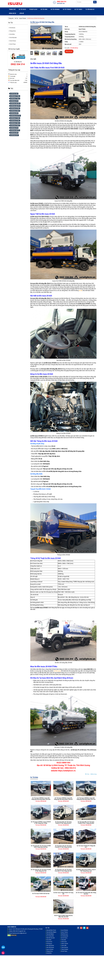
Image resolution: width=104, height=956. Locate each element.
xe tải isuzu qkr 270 (15, 105)
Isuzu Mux (49, 939)
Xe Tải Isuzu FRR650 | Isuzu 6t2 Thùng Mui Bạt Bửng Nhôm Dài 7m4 (86, 798)
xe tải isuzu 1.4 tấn (14, 118)
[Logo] (15, 3)
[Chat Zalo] (3, 947)
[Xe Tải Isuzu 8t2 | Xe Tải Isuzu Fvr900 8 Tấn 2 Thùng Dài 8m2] (86, 812)
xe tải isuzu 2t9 (14, 132)
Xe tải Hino (44, 9)
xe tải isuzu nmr (14, 135)
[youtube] (87, 928)
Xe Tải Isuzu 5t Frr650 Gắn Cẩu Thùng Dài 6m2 (86, 893)
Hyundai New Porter (51, 930)
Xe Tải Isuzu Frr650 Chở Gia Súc (40, 893)
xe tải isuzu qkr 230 (15, 103)
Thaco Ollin (63, 945)
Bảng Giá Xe (12, 13)
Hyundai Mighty (50, 934)
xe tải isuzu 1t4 (14, 127)
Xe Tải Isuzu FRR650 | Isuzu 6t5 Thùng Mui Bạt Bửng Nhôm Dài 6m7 (63, 798)
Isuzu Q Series (50, 949)
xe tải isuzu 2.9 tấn (14, 120)
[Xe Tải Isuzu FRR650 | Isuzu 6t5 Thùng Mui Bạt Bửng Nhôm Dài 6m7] (63, 788)
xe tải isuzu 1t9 (14, 101)
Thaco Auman (64, 947)
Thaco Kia (63, 939)
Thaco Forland (64, 949)
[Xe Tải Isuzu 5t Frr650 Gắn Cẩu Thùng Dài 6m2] (86, 883)
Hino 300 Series (50, 945)
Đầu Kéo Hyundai (51, 937)
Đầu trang (94, 774)
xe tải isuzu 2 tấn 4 (14, 110)
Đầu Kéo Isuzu (64, 934)
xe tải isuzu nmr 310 (15, 115)
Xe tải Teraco (67, 9)
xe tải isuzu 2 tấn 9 (14, 125)
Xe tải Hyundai (55, 9)
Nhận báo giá (69, 51)
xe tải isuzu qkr (14, 93)
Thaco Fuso (64, 941)
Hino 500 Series (50, 947)
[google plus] (81, 928)
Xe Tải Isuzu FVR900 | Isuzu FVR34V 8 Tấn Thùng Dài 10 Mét (41, 822)
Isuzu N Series (64, 930)
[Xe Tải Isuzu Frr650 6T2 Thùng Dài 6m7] (86, 836)
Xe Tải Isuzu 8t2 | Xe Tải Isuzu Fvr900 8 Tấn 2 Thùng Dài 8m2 (86, 822)
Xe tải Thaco (78, 9)
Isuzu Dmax (49, 941)
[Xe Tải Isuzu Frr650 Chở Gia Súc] (41, 884)
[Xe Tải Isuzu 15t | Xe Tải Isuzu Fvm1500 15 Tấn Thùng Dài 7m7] (63, 860)
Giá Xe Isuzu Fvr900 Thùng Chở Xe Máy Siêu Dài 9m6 (63, 916)
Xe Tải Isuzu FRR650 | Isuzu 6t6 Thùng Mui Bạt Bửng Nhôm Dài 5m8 (40, 798)
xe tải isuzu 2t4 (14, 113)
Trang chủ (12, 9)
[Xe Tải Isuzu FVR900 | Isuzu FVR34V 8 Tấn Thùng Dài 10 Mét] (41, 812)
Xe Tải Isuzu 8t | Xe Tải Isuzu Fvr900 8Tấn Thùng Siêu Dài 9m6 (41, 846)
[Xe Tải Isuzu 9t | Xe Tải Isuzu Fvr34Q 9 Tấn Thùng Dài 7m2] (41, 860)
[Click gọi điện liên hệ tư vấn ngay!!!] (3, 953)
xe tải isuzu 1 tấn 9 (14, 98)
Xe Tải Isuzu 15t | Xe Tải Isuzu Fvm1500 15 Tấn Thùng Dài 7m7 (63, 870)
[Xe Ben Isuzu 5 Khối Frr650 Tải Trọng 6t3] (63, 883)
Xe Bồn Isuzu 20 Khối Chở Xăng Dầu (87, 26)
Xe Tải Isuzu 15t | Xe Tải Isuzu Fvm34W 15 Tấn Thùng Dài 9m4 (63, 846)
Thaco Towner (64, 943)
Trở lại (87, 774)
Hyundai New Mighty (51, 932)
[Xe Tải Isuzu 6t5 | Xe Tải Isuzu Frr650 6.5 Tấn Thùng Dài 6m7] (63, 812)
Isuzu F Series (22, 18)
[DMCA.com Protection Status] (12, 935)
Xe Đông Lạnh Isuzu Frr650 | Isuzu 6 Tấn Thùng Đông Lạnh (86, 870)
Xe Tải (16, 18)
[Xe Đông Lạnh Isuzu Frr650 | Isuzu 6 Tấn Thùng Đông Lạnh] (86, 860)
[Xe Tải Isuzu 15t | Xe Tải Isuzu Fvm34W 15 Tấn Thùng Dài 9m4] (63, 836)
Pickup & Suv (33, 9)
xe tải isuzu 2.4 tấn (14, 108)
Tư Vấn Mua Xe (89, 9)
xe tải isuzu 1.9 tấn (14, 96)
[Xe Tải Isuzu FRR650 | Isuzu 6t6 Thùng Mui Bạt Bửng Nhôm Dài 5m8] (41, 788)
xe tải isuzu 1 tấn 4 (14, 123)
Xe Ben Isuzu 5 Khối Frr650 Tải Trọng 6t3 (63, 893)
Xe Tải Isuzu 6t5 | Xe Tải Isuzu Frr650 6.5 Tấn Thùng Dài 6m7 (63, 822)
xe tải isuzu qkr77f (14, 130)
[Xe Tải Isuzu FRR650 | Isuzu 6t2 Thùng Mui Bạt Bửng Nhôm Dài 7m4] (86, 788)
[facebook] (78, 928)
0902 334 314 (18, 64)
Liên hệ (21, 13)
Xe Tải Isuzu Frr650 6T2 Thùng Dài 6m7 (86, 846)
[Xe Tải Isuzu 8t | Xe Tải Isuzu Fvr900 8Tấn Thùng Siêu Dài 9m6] (41, 836)
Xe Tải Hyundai (50, 936)
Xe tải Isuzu (22, 9)
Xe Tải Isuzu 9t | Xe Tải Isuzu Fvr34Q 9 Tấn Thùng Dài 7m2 (41, 870)
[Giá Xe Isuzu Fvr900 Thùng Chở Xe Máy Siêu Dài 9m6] (63, 906)
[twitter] (84, 928)
